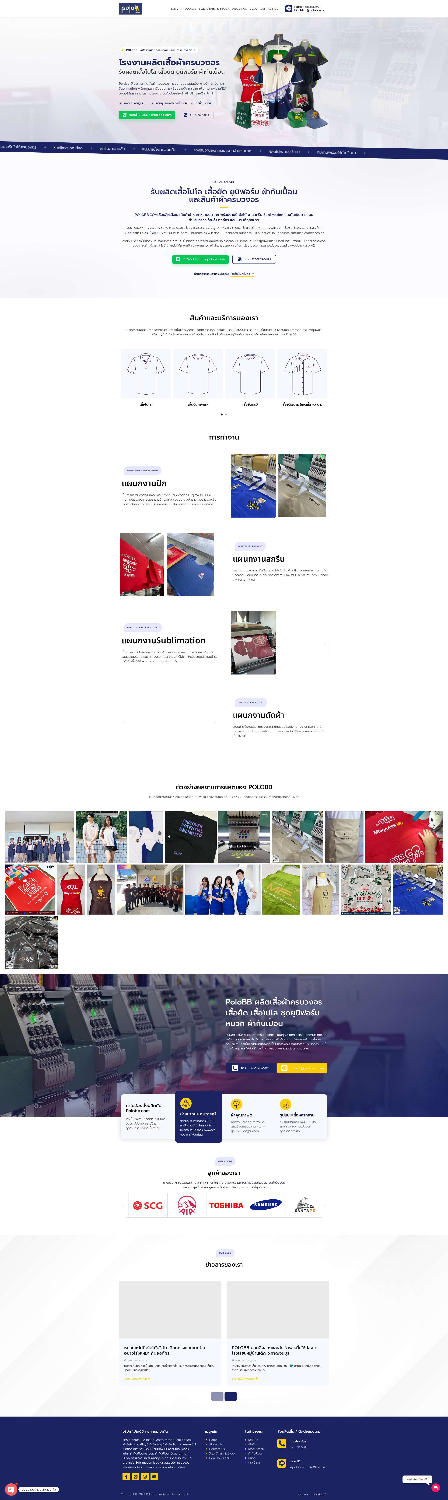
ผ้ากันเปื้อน (315, 228)
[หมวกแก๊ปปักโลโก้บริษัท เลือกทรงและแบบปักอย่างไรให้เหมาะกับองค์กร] (170, 1310)
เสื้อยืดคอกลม (198, 404)
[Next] (231, 1396)
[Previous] (217, 1396)
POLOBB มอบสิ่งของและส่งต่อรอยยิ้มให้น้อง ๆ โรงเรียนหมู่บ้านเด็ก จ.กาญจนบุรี (274, 1350)
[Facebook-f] (126, 1476)
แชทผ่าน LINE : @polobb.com (150, 114)
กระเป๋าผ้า (150, 233)
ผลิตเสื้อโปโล (233, 228)
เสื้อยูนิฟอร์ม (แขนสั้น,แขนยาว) (302, 404)
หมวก (127, 233)
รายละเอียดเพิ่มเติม (135, 1379)
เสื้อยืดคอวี (250, 404)
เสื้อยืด (246, 228)
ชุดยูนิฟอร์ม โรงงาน (169, 334)
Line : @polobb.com (307, 1068)
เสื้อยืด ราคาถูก (205, 330)
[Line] (135, 1476)
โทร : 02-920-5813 (257, 259)
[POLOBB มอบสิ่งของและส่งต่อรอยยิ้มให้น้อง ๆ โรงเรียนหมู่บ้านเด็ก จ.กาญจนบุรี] (278, 1310)
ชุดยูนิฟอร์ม (274, 228)
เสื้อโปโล (146, 404)
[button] (117, 373)
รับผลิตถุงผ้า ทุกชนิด (313, 1034)
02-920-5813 (199, 115)
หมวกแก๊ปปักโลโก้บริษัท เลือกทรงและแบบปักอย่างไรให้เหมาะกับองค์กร (164, 1350)
